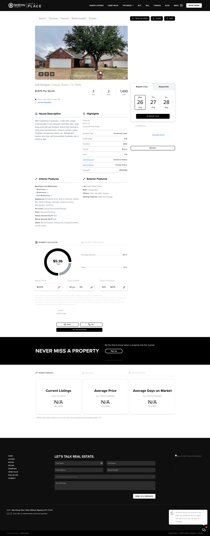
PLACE (50, 510)
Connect (12, 478)
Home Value (113, 5)
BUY (139, 5)
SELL (147, 5)
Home (10, 456)
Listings (11, 459)
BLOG (167, 5)
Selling (11, 465)
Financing (12, 469)
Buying (11, 462)
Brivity (16, 533)
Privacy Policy (173, 533)
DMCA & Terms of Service (187, 533)
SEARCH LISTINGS (96, 5)
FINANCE (157, 5)
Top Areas (127, 5)
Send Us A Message (144, 496)
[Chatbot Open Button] (203, 529)
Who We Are (13, 475)
